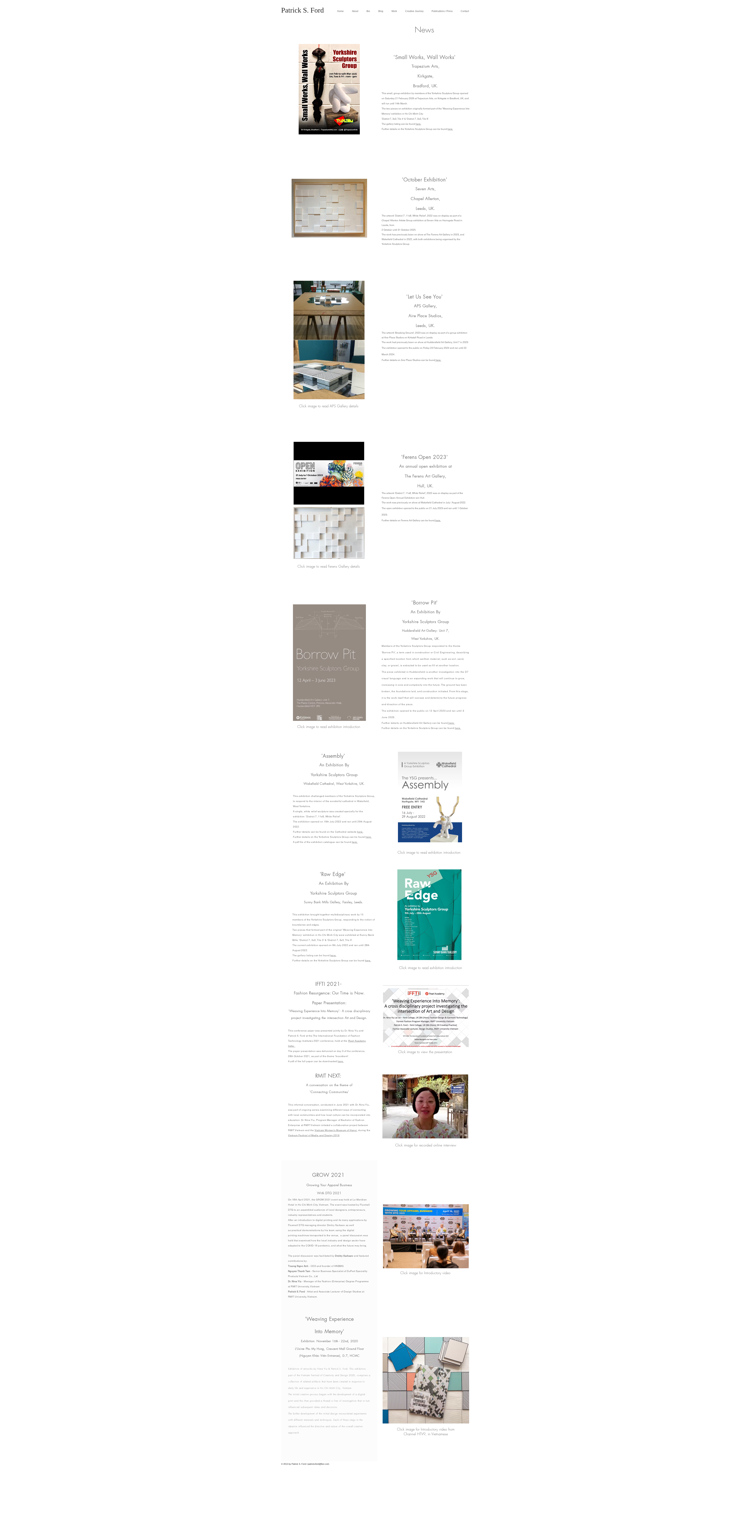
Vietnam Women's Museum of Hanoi (336, 1130)
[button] (393, 11)
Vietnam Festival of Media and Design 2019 (314, 1135)
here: (333, 955)
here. (418, 124)
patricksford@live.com (318, 1464)
